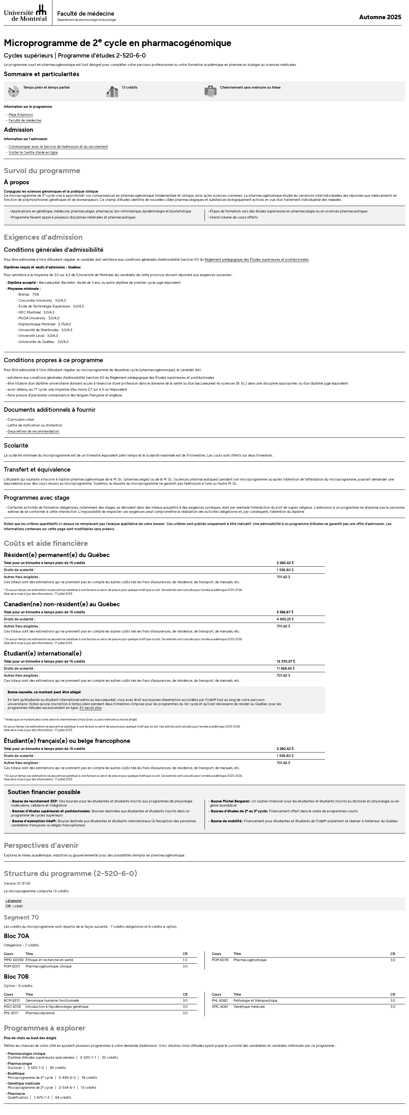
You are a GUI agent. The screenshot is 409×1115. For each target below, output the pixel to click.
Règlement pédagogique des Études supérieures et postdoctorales (256, 260)
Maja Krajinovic (21, 115)
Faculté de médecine (25, 120)
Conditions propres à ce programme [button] (53, 360)
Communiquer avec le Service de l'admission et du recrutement (58, 147)
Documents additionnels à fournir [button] (50, 409)
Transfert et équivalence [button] (37, 469)
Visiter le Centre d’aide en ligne (33, 152)
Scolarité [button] (16, 445)
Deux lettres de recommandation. (33, 431)
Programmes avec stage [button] (36, 497)
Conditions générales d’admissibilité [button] (54, 249)
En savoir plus (91, 708)
